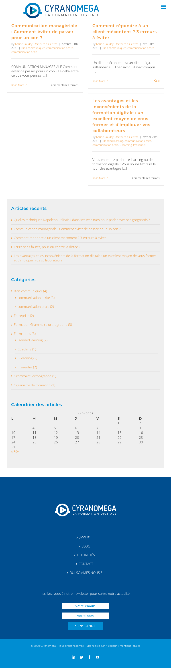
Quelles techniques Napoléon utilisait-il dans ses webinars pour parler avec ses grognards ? (82, 220)
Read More (17, 85)
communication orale (24, 52)
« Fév (15, 451)
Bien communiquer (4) (30, 291)
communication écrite (59, 48)
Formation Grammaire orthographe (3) (43, 324)
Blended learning (112, 141)
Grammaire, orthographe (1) (35, 376)
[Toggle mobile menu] (164, 7)
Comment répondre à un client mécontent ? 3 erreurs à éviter (124, 31)
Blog (85, 546)
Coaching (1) (27, 349)
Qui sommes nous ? (85, 573)
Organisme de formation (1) (34, 385)
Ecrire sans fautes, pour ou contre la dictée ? (47, 247)
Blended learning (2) (32, 340)
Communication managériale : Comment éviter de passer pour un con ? (44, 31)
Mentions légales (130, 646)
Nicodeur (111, 646)
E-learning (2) (27, 358)
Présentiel (139, 145)
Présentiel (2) (27, 367)
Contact (86, 564)
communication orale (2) (36, 306)
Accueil (85, 538)
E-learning (126, 145)
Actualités (86, 555)
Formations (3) (25, 334)
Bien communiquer (33, 48)
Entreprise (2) (24, 316)
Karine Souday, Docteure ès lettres (36, 44)
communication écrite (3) (36, 298)
